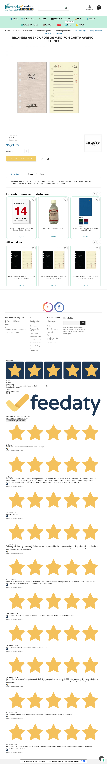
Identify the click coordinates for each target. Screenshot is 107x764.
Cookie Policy (35, 346)
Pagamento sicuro (34, 330)
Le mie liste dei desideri (52, 339)
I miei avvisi (51, 343)
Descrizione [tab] (15, 174)
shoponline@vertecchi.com (15, 329)
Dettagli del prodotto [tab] (36, 174)
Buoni (49, 335)
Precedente (11, 421)
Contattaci (34, 334)
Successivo (21, 421)
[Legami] (59, 25)
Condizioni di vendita (35, 322)
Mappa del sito (35, 337)
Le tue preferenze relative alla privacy (64, 761)
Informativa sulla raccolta (33, 761)
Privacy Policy (35, 343)
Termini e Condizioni (34, 350)
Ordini (49, 326)
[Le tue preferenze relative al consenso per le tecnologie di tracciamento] (103, 760)
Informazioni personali (52, 322)
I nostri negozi (35, 340)
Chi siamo (33, 326)
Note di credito (52, 329)
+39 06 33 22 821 (14, 332)
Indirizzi (50, 332)
